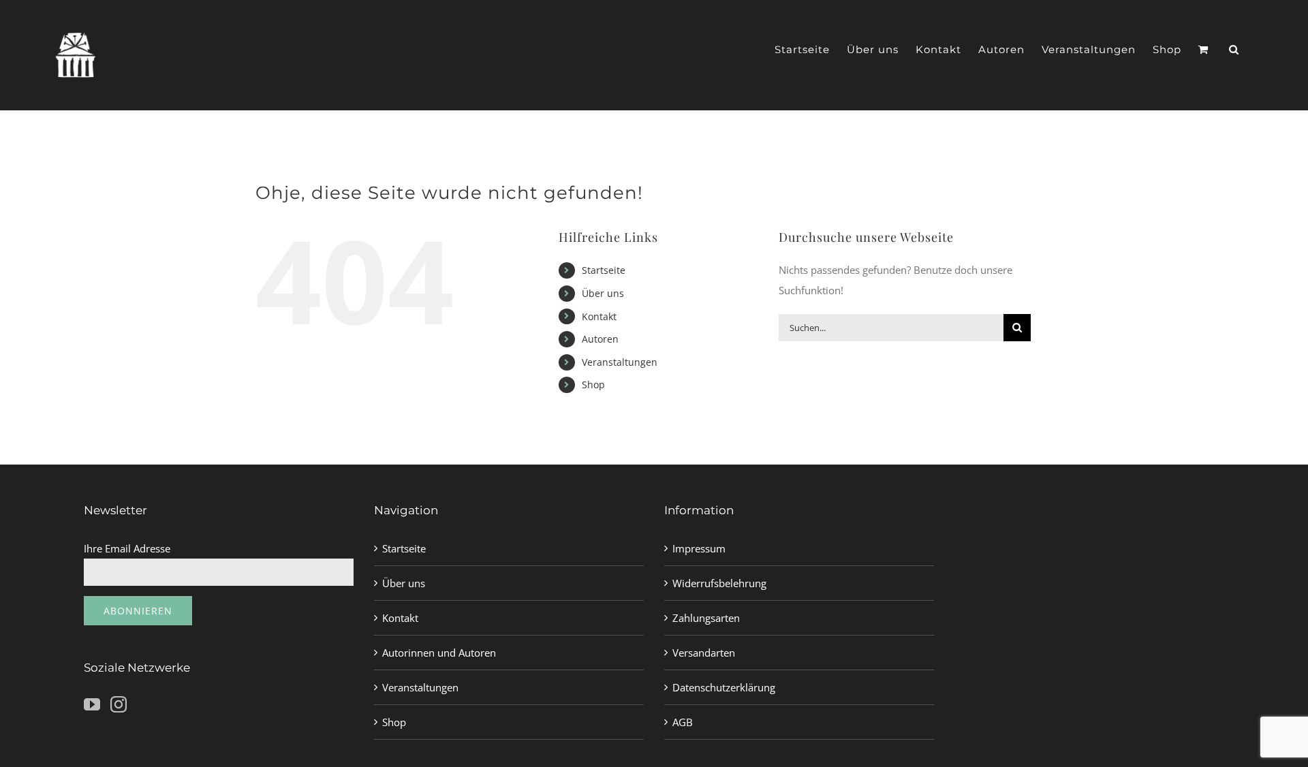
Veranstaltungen (619, 362)
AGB (682, 722)
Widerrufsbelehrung (719, 583)
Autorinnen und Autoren (439, 652)
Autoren (600, 338)
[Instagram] (118, 704)
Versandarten (703, 652)
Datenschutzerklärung (723, 687)
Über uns (603, 293)
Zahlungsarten (706, 618)
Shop (593, 384)
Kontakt (599, 316)
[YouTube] (92, 704)
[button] (1234, 49)
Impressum (699, 548)
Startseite (603, 270)
